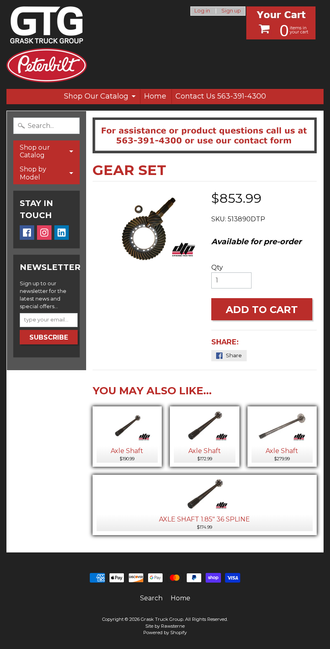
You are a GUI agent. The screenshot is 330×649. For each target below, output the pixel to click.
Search (151, 598)
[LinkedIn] (61, 232)
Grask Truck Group (162, 619)
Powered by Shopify (165, 632)
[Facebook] (27, 232)
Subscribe (48, 337)
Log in (202, 11)
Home (155, 96)
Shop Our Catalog (96, 96)
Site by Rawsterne (165, 626)
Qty (217, 267)
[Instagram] (44, 232)
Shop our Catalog (35, 151)
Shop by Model (33, 173)
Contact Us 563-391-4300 (220, 96)
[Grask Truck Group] (46, 44)
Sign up (231, 11)
